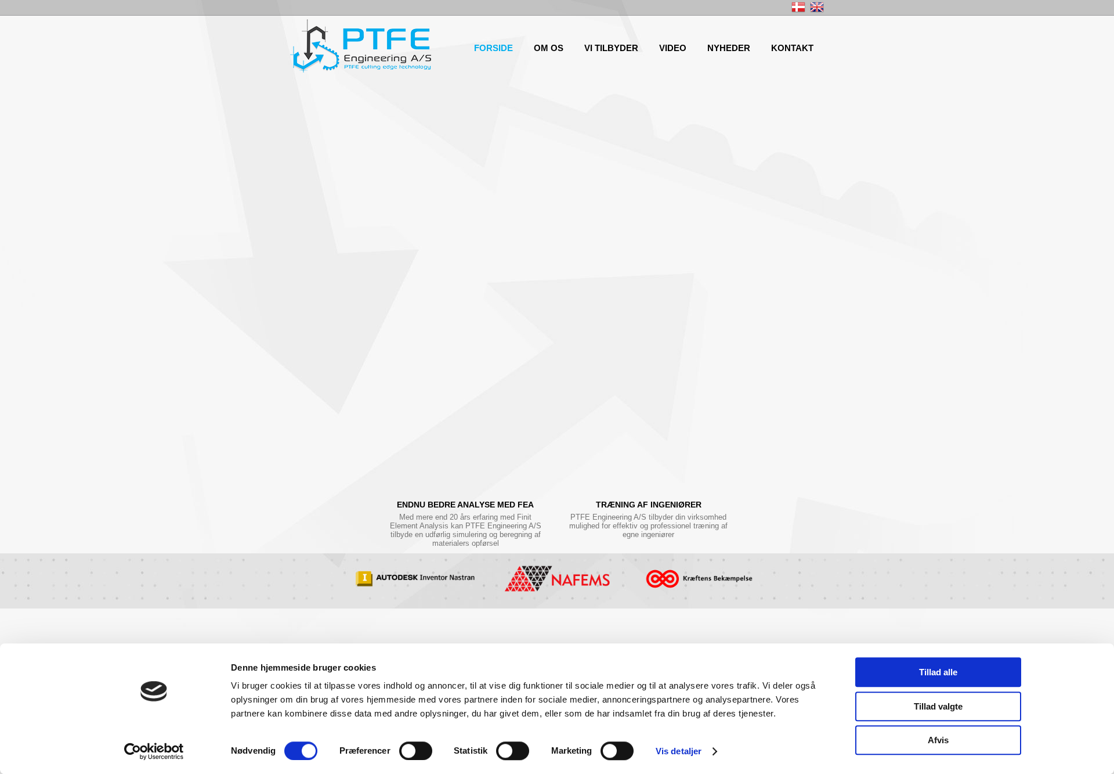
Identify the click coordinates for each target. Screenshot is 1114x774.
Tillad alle (938, 672)
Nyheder (728, 48)
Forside (493, 48)
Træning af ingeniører (648, 504)
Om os (548, 48)
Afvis (938, 740)
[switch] (415, 750)
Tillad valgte (938, 706)
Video (672, 48)
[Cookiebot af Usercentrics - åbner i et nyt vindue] (154, 751)
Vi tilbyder (611, 48)
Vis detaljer (678, 751)
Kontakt (792, 48)
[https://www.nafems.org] (556, 581)
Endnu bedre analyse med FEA (465, 504)
